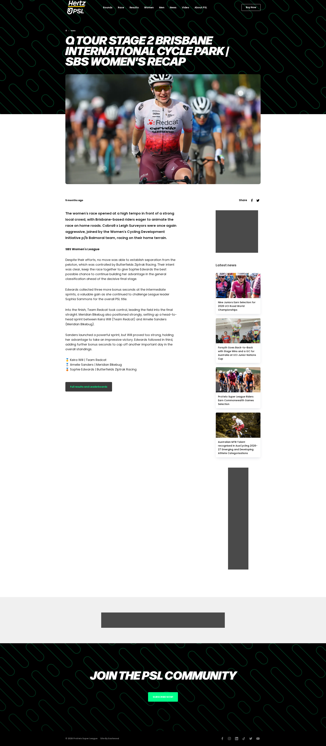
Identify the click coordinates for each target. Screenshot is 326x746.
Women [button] (149, 7)
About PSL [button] (201, 7)
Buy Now (251, 7)
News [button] (173, 7)
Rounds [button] (107, 7)
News (73, 30)
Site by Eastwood (109, 738)
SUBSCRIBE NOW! (163, 697)
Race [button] (121, 7)
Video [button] (185, 7)
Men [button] (161, 7)
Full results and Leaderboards (88, 386)
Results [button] (134, 7)
